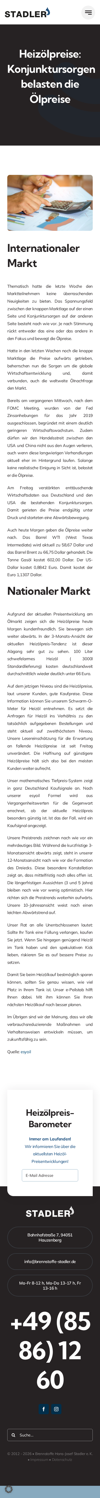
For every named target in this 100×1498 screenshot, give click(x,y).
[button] (8, 1489)
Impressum (39, 1459)
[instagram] (56, 1409)
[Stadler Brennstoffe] (27, 9)
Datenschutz (62, 1459)
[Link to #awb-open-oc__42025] (88, 13)
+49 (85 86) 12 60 (50, 1350)
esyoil (26, 1051)
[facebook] (44, 1409)
